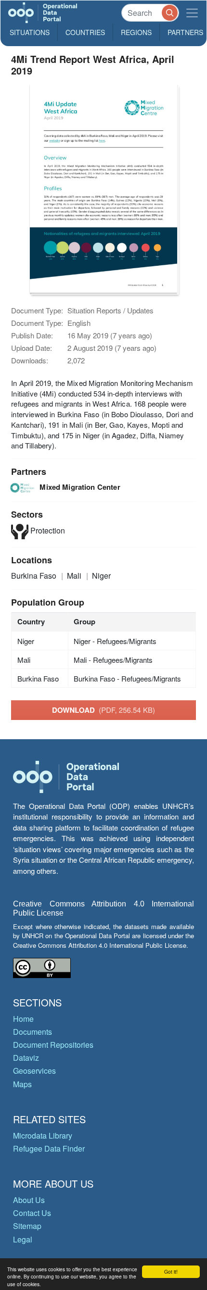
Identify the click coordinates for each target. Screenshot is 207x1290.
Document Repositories (53, 1044)
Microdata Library (42, 1135)
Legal (22, 1239)
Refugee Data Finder (49, 1148)
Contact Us (32, 1212)
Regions (136, 32)
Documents (32, 1031)
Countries (85, 32)
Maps (22, 1084)
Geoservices (34, 1070)
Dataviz (26, 1057)
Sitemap (27, 1225)
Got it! (171, 1271)
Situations (30, 32)
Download (103, 710)
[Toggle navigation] (192, 13)
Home (23, 1018)
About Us (29, 1199)
